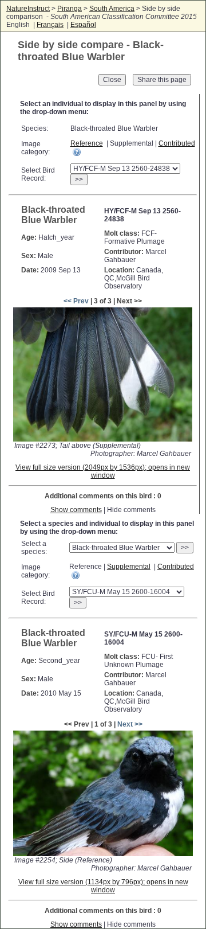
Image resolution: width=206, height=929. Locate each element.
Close (112, 80)
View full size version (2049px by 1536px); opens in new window (102, 471)
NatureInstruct (28, 9)
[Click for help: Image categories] (76, 152)
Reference (86, 143)
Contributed (177, 143)
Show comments (76, 510)
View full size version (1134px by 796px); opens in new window (103, 886)
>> (79, 179)
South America (111, 9)
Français (50, 25)
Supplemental (128, 567)
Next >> (129, 724)
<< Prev (76, 301)
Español (83, 25)
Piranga (69, 9)
